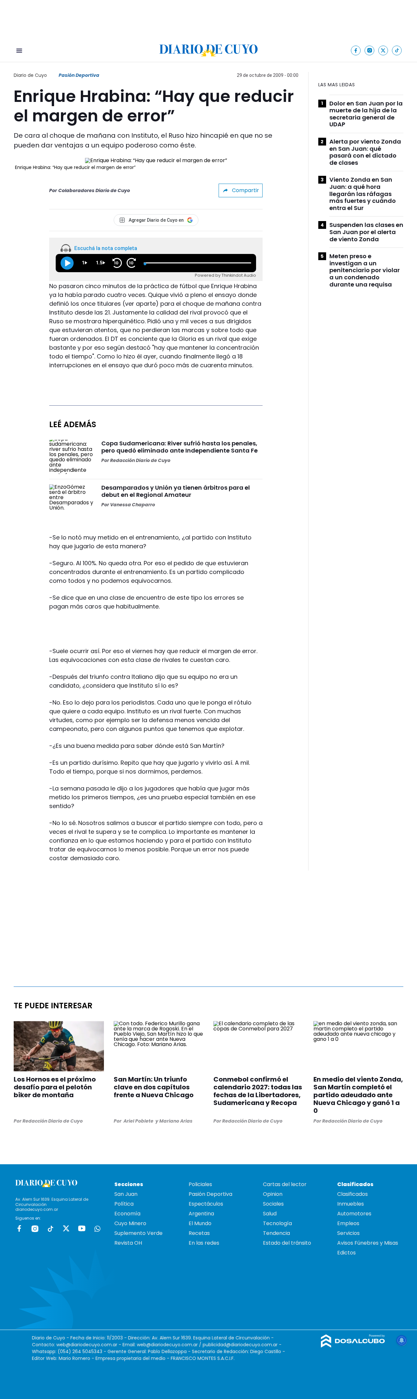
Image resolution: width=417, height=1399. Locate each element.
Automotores (354, 1213)
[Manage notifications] (401, 1340)
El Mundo (200, 1223)
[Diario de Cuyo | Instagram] (369, 50)
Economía (127, 1213)
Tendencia (276, 1233)
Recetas (199, 1233)
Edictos (346, 1252)
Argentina (201, 1213)
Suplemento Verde (138, 1233)
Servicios (348, 1233)
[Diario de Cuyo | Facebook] (355, 50)
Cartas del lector (285, 1184)
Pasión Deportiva (79, 75)
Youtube (82, 1228)
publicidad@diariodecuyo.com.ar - (242, 1344)
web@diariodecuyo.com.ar (86, 1344)
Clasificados (352, 1194)
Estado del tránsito (287, 1243)
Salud (270, 1213)
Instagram (35, 1228)
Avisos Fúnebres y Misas (367, 1243)
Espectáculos (206, 1204)
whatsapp (97, 1228)
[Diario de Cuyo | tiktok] (397, 50)
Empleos (348, 1223)
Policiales (200, 1184)
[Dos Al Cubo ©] (353, 1346)
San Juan (125, 1194)
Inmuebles (350, 1204)
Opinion (272, 1194)
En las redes (204, 1243)
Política (124, 1204)
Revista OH (128, 1243)
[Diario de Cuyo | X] (383, 50)
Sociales (273, 1204)
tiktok (50, 1228)
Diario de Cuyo (30, 75)
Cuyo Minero (130, 1223)
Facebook (19, 1228)
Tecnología (277, 1223)
